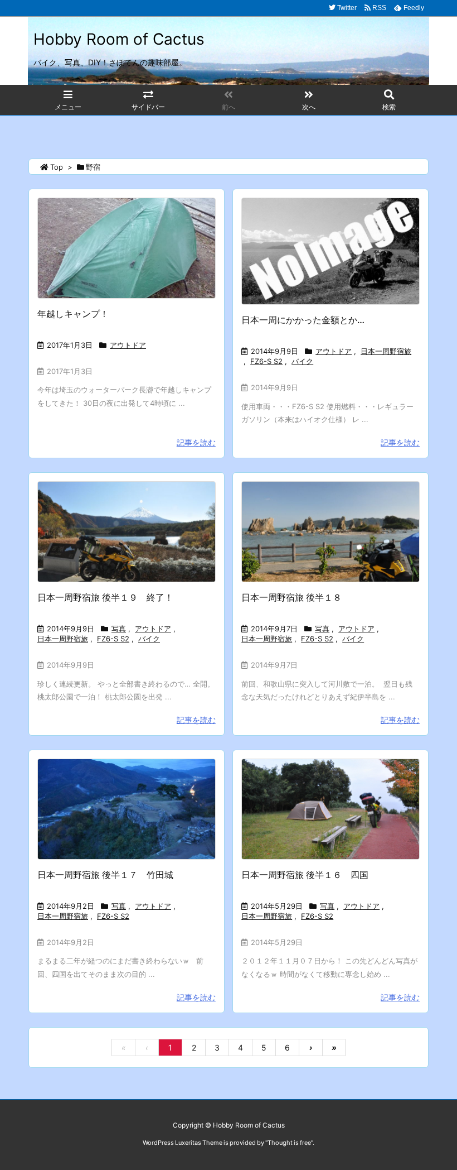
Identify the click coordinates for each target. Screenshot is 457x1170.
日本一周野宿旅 (386, 351)
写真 (118, 628)
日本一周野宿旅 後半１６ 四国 (304, 874)
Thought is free (289, 1143)
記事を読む (196, 442)
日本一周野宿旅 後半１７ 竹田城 (105, 874)
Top (56, 166)
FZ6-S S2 (266, 361)
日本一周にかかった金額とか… (302, 319)
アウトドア (128, 345)
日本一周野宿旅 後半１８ (291, 597)
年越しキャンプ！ (73, 313)
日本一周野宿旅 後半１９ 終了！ (105, 597)
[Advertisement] (231, 131)
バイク (302, 361)
